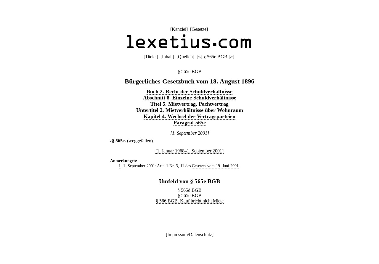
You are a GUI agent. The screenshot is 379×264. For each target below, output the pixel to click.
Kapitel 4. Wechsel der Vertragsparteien (189, 116)
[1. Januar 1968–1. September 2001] (189, 150)
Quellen (185, 56)
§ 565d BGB (189, 190)
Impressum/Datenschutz (189, 234)
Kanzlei (179, 29)
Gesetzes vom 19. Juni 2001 (215, 165)
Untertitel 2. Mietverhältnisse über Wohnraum (189, 110)
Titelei (151, 56)
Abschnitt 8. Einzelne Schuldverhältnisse (189, 98)
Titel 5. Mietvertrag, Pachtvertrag (189, 104)
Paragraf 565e (190, 122)
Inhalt (167, 56)
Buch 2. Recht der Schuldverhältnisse (189, 91)
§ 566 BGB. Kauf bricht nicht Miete (190, 200)
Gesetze (199, 29)
